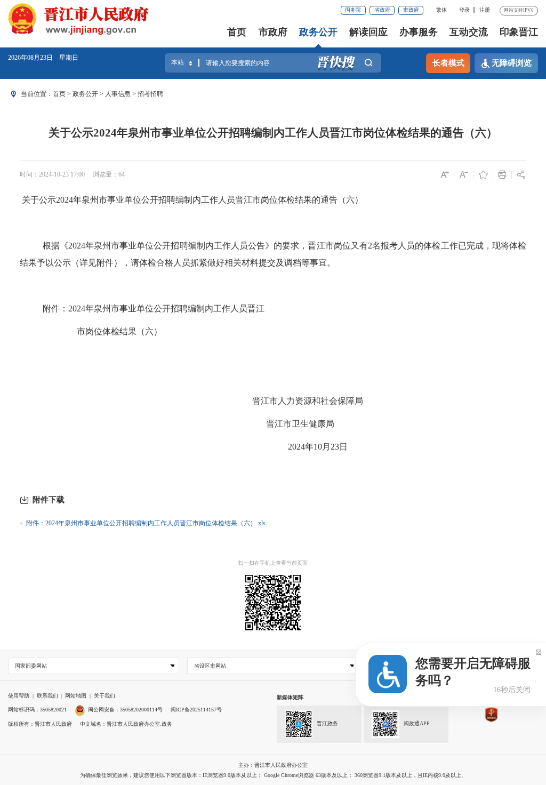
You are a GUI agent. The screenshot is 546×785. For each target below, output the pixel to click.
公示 (47, 199)
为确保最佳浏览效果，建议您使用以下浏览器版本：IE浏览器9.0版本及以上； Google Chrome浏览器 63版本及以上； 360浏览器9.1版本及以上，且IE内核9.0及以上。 (273, 775)
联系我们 (47, 696)
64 (121, 174)
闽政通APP (417, 723)
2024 (76, 245)
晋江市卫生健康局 (300, 423)
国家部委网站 (31, 666)
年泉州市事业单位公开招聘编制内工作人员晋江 (174, 308)
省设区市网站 (210, 666)
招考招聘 (150, 94)
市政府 (411, 10)
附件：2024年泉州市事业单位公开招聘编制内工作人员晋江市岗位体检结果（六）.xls (146, 523)
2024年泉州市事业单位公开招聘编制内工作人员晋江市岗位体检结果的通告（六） (209, 199)
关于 (30, 199)
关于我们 (104, 696)
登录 (464, 10)
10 (318, 446)
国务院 (353, 10)
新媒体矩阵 (290, 697)
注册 (484, 10)
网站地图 (75, 696)
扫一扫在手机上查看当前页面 (273, 563)
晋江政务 (327, 723)
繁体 (441, 10)
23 (335, 446)
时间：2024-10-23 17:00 (52, 174)
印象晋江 (519, 32)
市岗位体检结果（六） (119, 331)
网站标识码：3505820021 (37, 709)
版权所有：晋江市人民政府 (40, 724)
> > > (108, 94)
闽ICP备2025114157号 (196, 709)
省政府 (382, 10)
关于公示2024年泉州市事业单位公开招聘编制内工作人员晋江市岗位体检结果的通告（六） (273, 133)
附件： (55, 308)
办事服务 (418, 32)
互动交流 (468, 32)
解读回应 (368, 32)
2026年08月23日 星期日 (43, 57)
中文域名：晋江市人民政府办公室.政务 (126, 724)
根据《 (55, 245)
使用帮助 (18, 696)
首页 (236, 32)
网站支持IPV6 (519, 10)
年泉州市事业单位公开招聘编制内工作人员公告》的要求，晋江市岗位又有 (226, 245)
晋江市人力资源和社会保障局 (307, 400)
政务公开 (318, 32)
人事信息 (118, 94)
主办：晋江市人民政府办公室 (273, 765)
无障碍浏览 (512, 63)
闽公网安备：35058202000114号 (125, 709)
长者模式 (448, 63)
